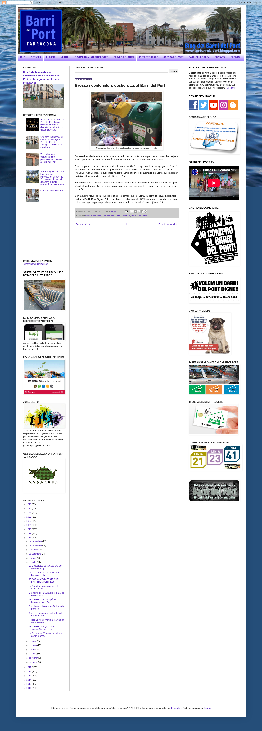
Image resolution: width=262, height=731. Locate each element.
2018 (29, 538)
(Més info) (230, 88)
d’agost (33, 558)
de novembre (35, 545)
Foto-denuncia (108, 216)
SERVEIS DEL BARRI (124, 57)
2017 (29, 667)
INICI (22, 57)
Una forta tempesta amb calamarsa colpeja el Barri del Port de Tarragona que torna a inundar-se (52, 142)
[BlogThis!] (135, 211)
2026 (29, 504)
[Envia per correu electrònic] (132, 211)
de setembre (35, 554)
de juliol (33, 562)
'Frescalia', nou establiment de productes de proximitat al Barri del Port (51, 158)
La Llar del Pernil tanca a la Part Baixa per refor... (44, 573)
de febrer (33, 658)
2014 (29, 680)
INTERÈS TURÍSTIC (148, 57)
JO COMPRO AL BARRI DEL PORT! (91, 57)
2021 (29, 525)
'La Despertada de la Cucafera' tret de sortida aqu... (45, 567)
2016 (29, 671)
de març (33, 653)
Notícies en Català (139, 216)
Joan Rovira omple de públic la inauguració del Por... (44, 600)
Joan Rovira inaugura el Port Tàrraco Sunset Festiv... (42, 627)
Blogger (208, 708)
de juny (33, 641)
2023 (29, 517)
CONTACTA (220, 57)
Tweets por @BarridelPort (35, 264)
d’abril (32, 649)
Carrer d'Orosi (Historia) (51, 190)
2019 (29, 533)
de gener (33, 662)
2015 (29, 675)
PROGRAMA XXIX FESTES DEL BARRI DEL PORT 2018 (44, 580)
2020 (29, 529)
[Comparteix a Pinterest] (145, 211)
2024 (29, 512)
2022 (29, 521)
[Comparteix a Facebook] (142, 211)
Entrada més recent (85, 224)
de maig (33, 645)
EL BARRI (50, 57)
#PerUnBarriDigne (93, 216)
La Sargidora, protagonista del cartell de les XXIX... (43, 587)
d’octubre (33, 549)
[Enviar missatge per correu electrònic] (126, 211)
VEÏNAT (64, 57)
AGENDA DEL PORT (173, 57)
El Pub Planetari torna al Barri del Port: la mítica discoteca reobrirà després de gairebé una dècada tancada (52, 124)
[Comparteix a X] (139, 211)
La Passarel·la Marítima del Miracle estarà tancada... (46, 634)
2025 (29, 508)
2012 (29, 688)
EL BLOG (235, 57)
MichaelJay (176, 708)
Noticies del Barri (123, 216)
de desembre (35, 541)
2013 (29, 684)
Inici (127, 224)
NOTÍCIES (36, 57)
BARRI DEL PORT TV (199, 57)
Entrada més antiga (167, 224)
